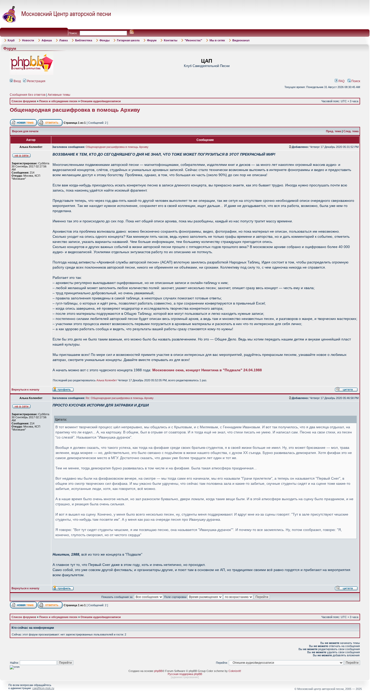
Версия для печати (25, 131)
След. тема (351, 131)
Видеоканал (241, 40)
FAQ (341, 81)
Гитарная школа (128, 40)
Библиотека (83, 40)
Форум (151, 40)
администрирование (185, 677)
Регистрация (35, 81)
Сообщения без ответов (27, 95)
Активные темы (59, 95)
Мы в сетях (217, 40)
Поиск (355, 81)
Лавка (63, 40)
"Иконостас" (193, 40)
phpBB (158, 670)
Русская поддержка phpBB (185, 674)
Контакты (170, 40)
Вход (17, 81)
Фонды (105, 40)
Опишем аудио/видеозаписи (101, 101)
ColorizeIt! (235, 670)
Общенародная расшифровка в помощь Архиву (75, 110)
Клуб (11, 40)
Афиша (47, 40)
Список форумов (24, 101)
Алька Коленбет (106, 380)
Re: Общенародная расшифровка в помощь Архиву (120, 398)
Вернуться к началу (25, 389)
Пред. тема (333, 131)
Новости (28, 40)
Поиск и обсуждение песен (58, 101)
